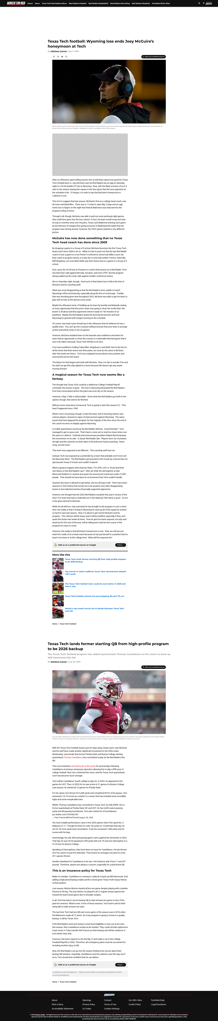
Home (54, 624)
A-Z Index (87, 1008)
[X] (199, 3)
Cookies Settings (111, 1008)
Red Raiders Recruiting (120, 3)
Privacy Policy (89, 1004)
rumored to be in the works (83, 766)
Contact (107, 1000)
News (37, 3)
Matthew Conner (59, 51)
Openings (87, 1000)
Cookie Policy (135, 1004)
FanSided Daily (158, 1000)
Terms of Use (110, 1004)
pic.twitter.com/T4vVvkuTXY (65, 814)
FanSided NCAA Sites (161, 3)
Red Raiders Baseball (141, 3)
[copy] (66, 56)
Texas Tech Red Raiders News (54, 3)
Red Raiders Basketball (98, 3)
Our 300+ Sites (135, 1000)
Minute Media (40, 1015)
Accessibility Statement (62, 1008)
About (30, 3)
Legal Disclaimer (158, 1004)
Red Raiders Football (77, 3)
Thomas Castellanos (73, 757)
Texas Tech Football (68, 624)
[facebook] (203, 3)
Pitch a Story (57, 1004)
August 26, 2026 (86, 817)
